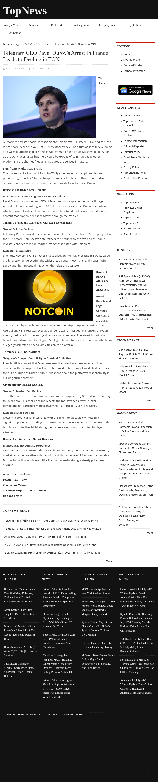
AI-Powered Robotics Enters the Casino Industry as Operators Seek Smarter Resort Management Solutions (135, 515)
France (18, 496)
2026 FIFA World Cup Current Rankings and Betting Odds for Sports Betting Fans (50, 545)
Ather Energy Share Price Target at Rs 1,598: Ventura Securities (19, 614)
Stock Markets (131, 60)
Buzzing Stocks (131, 228)
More (109, 561)
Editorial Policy (131, 152)
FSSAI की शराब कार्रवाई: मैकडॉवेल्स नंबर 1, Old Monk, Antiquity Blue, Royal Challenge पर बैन (51, 520)
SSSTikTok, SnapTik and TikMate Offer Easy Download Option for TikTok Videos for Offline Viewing (137, 666)
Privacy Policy (131, 167)
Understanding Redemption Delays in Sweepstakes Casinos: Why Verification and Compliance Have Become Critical (136, 469)
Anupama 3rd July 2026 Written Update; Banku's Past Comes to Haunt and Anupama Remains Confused (136, 686)
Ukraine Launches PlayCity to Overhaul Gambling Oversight (98, 645)
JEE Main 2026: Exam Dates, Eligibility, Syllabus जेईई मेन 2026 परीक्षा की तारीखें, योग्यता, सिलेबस (52, 552)
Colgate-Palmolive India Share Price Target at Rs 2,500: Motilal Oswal (136, 371)
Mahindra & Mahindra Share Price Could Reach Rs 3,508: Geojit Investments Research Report (19, 632)
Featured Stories (132, 65)
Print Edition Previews (135, 178)
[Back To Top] (151, 775)
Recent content (132, 234)
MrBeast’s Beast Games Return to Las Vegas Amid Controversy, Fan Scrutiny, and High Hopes (98, 661)
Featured (19, 474)
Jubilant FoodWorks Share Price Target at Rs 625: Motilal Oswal (135, 387)
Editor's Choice (131, 115)
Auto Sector (34, 25)
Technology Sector (134, 71)
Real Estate (57, 25)
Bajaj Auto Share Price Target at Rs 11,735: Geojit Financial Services (20, 651)
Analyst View (11, 25)
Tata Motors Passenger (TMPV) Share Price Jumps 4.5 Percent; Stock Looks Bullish (19, 670)
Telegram (23, 485)
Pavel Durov (20, 480)
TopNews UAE (131, 217)
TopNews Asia (131, 202)
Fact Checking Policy (134, 172)
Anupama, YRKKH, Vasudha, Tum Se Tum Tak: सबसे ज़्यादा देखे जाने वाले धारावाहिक (46, 536)
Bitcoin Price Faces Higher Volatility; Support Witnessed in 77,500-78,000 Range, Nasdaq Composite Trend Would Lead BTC (59, 688)
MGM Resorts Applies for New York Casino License (96, 591)
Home (6, 44)
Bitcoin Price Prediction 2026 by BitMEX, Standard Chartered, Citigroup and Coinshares (59, 641)
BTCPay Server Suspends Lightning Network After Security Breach (133, 264)
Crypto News (135, 25)
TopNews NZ (130, 223)
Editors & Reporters (134, 146)
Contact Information (135, 141)
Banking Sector (81, 25)
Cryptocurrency (38, 490)
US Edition (15, 32)
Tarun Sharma (16, 68)
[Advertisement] (79, 744)
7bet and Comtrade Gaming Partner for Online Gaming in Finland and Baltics (135, 448)
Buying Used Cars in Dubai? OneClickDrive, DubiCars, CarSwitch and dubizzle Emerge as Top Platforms (19, 595)
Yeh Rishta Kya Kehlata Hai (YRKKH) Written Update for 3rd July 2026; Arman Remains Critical (137, 645)
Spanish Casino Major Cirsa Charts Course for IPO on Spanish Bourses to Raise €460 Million (97, 628)
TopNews (25, 10)
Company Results (108, 25)
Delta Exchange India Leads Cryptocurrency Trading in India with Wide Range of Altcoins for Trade (58, 620)
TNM (28, 474)
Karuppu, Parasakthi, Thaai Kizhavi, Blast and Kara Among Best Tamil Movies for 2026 (52, 528)
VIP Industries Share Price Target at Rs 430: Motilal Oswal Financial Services (136, 354)
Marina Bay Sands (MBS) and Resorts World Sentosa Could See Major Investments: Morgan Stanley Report (98, 608)
